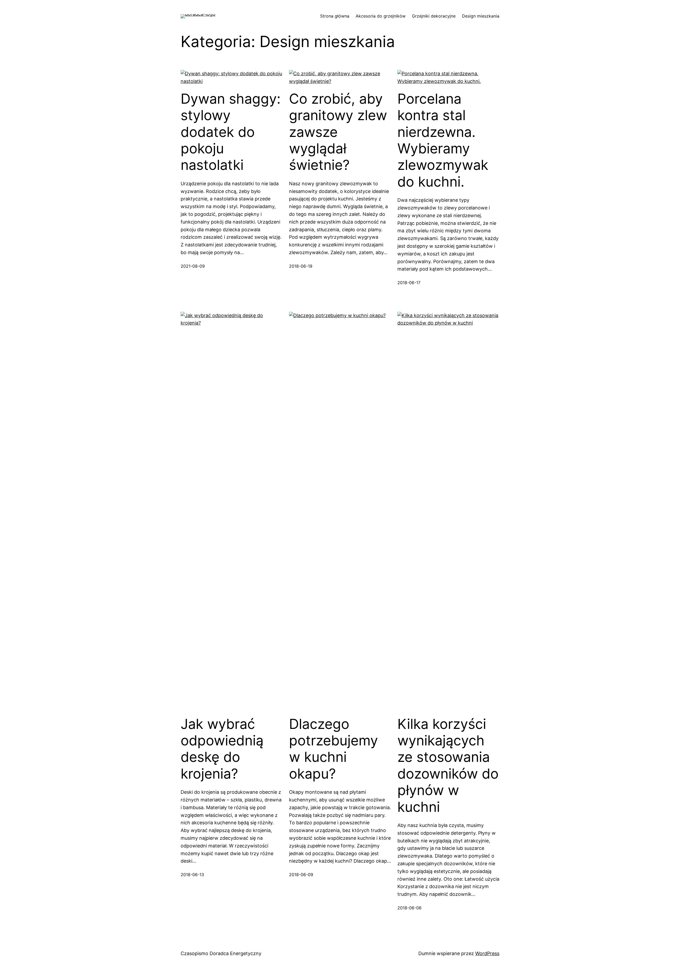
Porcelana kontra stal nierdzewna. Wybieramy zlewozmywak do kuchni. (442, 140)
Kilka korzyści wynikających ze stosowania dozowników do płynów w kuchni (448, 765)
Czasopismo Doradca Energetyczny (221, 953)
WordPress (487, 953)
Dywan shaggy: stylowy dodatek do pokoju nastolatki (230, 132)
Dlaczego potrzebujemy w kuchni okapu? (333, 749)
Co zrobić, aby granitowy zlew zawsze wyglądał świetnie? (338, 132)
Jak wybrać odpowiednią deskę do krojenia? (222, 749)
